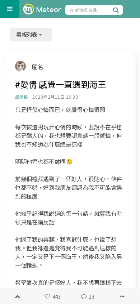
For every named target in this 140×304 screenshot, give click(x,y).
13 (91, 296)
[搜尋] (117, 10)
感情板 (21, 97)
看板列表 (27, 34)
